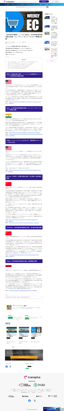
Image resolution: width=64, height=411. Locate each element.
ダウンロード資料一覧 (55, 1)
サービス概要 (7, 4)
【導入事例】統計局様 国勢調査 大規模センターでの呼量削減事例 (54, 28)
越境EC (8, 343)
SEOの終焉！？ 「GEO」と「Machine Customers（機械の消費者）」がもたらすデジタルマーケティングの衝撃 (54, 20)
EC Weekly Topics (11, 43)
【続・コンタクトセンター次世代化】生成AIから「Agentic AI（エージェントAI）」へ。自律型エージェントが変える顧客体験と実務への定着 (54, 53)
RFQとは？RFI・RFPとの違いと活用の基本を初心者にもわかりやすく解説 (54, 43)
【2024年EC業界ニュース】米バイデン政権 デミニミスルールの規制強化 (36, 335)
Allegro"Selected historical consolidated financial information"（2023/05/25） (23, 290)
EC (7, 43)
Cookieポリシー (34, 392)
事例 (40, 4)
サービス (13, 4)
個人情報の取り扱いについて (25, 392)
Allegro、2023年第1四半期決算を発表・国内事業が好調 (16, 68)
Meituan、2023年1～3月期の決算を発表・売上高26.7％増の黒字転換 (19, 65)
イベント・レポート (20, 4)
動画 (46, 4)
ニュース (28, 4)
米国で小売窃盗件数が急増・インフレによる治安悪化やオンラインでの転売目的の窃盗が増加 (22, 61)
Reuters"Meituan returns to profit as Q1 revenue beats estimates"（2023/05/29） (24, 222)
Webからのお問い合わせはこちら (24, 357)
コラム (34, 4)
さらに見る (51, 60)
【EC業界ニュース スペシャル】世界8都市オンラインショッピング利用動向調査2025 (24, 335)
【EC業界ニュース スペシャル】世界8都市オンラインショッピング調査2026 (11, 335)
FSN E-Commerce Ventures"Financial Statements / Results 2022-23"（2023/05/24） (24, 132)
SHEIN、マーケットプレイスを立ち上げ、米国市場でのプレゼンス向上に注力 (20, 64)
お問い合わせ (44, 1)
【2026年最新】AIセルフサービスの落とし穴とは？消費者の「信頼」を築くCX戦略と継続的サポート (54, 35)
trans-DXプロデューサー (55, 4)
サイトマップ (40, 392)
